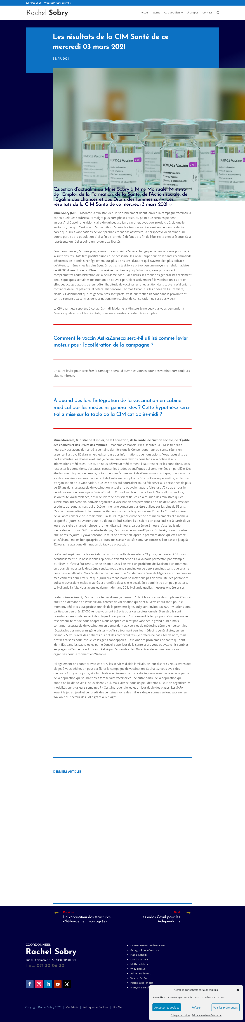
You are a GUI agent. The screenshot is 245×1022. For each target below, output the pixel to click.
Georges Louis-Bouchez (144, 950)
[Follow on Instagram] (39, 984)
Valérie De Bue (139, 978)
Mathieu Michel (139, 964)
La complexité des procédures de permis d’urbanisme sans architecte (109, 883)
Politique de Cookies (95, 1007)
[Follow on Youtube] (58, 984)
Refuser (196, 1007)
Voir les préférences (225, 1007)
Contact (207, 12)
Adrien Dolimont (140, 973)
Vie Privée (72, 1007)
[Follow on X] (67, 984)
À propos (193, 12)
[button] (238, 990)
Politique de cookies (180, 1015)
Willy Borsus (137, 968)
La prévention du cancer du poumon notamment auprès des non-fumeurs (113, 822)
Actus (156, 12)
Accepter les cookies (166, 1007)
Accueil (145, 12)
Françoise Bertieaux (142, 987)
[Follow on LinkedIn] (48, 984)
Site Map (118, 1007)
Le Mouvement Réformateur (147, 945)
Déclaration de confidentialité (207, 1015)
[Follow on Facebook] (30, 984)
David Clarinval (139, 959)
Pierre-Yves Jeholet (141, 982)
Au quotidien (172, 12)
